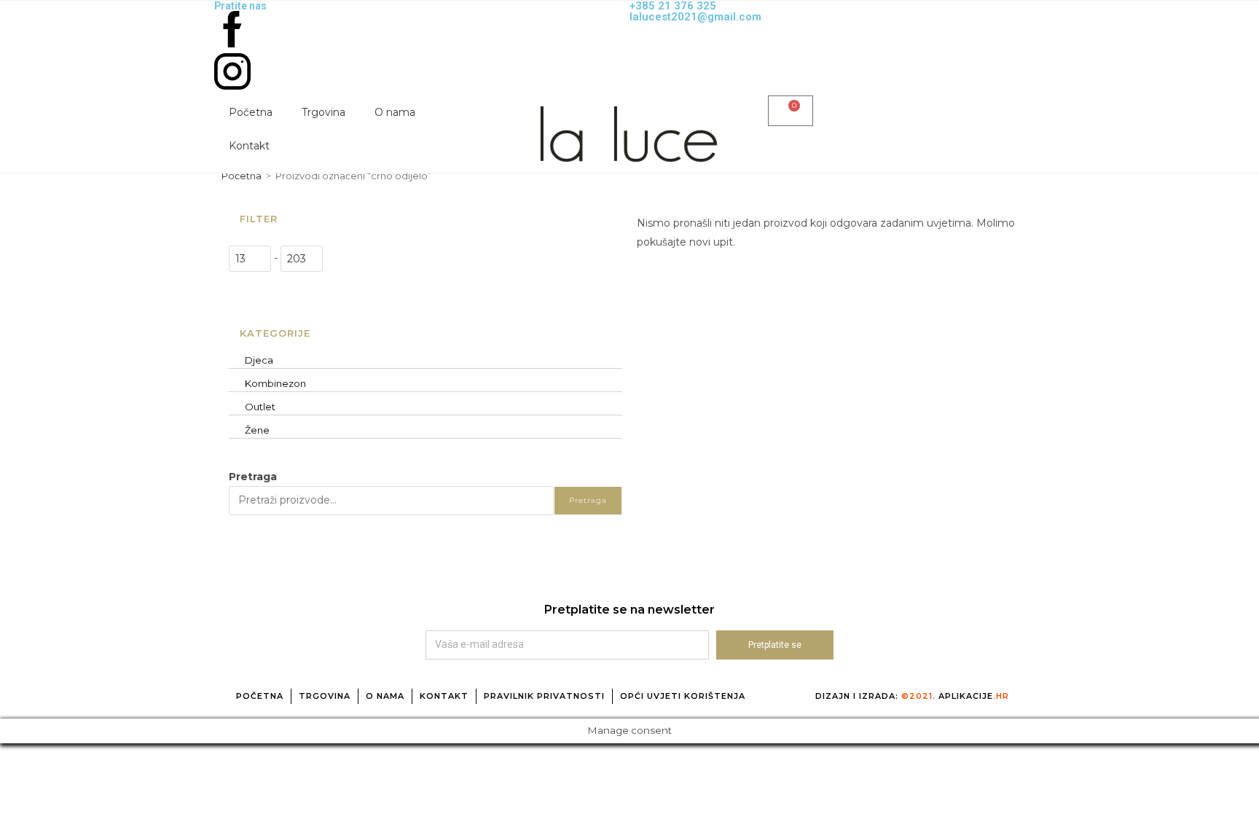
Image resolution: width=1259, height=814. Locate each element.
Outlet (260, 406)
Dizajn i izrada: (912, 696)
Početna (250, 112)
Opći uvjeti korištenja (682, 696)
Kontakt (249, 145)
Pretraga (253, 476)
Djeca (259, 360)
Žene (257, 430)
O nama (394, 112)
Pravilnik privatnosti (544, 696)
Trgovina (323, 112)
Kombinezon (275, 383)
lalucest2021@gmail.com (695, 16)
